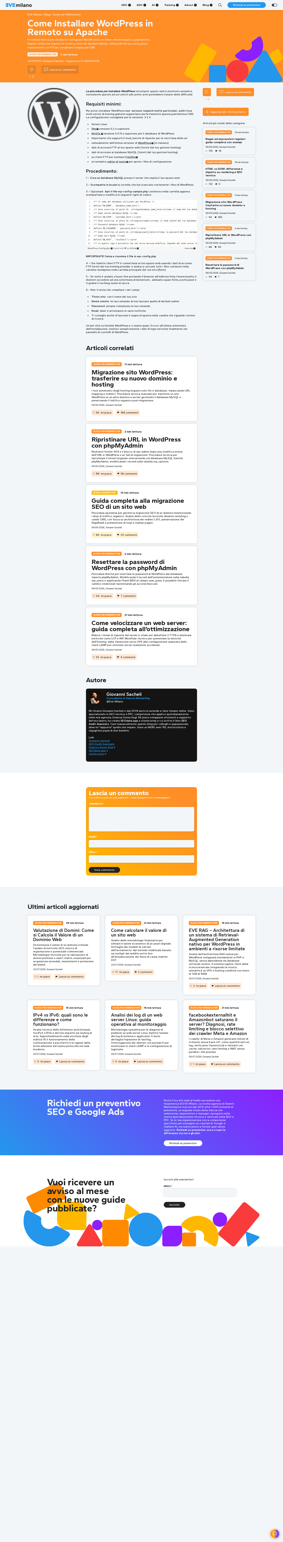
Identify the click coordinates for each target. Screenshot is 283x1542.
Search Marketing (104, 492)
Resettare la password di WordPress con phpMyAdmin (134, 565)
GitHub (133, 248)
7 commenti (128, 595)
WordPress (144, 142)
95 (219, 247)
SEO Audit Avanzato (102, 744)
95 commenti (129, 473)
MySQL (96, 133)
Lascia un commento (71, 976)
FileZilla (130, 157)
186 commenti (129, 412)
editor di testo (116, 161)
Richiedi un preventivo (246, 5)
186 (220, 217)
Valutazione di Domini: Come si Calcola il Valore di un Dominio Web (63, 934)
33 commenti (129, 534)
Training (169, 5)
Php (94, 128)
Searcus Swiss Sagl (101, 747)
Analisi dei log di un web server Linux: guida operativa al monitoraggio (139, 1019)
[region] (141, 222)
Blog (206, 5)
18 (220, 151)
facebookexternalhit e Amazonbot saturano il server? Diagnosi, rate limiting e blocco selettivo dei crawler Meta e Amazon (218, 1024)
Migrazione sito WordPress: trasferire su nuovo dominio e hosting (134, 378)
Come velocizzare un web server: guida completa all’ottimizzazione (141, 626)
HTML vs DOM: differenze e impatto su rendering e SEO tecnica (224, 172)
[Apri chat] (275, 1534)
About (188, 5)
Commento (96, 804)
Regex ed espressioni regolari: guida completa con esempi (226, 140)
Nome (93, 837)
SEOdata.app (97, 750)
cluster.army (96, 753)
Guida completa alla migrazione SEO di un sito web (138, 503)
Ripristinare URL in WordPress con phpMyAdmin (136, 442)
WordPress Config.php (99, 248)
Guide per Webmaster (42, 54)
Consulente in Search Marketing (128, 698)
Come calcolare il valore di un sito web (139, 932)
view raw (189, 248)
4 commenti (127, 657)
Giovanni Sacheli (99, 740)
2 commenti (145, 972)
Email (93, 852)
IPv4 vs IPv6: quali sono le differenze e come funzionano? (60, 1019)
